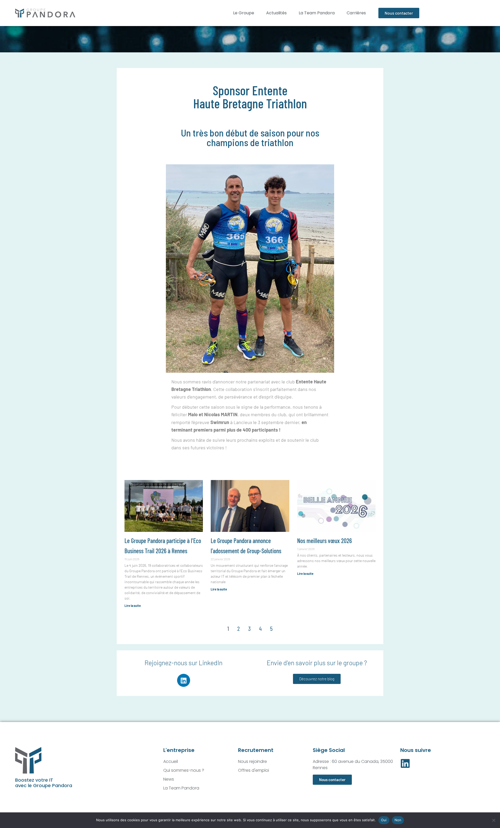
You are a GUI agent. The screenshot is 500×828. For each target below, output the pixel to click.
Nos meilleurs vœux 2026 (324, 540)
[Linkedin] (183, 680)
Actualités (276, 13)
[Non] (493, 820)
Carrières (356, 13)
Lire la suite (132, 605)
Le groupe (243, 13)
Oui (384, 820)
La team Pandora (317, 13)
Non (398, 820)
